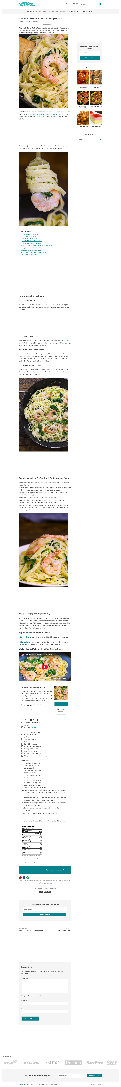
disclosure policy (47, 24)
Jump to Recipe (24, 21)
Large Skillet (24, 637)
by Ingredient (54, 11)
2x (33, 719)
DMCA (42, 1084)
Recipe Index (63, 11)
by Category (45, 11)
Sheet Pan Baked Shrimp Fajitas (31, 929)
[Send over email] (27, 877)
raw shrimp (34, 727)
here (51, 883)
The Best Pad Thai (64, 929)
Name (24, 1000)
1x (31, 719)
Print (61, 703)
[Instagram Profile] (69, 4)
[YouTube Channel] (74, 4)
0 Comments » (34, 21)
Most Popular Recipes (90, 68)
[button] (58, 709)
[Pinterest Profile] (66, 4)
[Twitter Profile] (77, 4)
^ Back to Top (22, 1084)
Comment (25, 978)
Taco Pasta (31, 114)
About (32, 1084)
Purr (101, 1084)
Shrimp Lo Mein (51, 114)
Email (23, 1009)
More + (91, 11)
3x (36, 719)
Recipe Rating (26, 996)
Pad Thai (39, 114)
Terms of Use (57, 1084)
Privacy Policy (49, 1084)
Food (41, 891)
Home (28, 1084)
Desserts (83, 11)
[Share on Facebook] (24, 877)
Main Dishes (73, 11)
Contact (38, 1084)
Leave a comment (52, 870)
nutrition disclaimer (48, 858)
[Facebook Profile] (71, 4)
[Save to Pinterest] (20, 877)
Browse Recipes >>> (34, 11)
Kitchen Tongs (25, 642)
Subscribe (44, 914)
